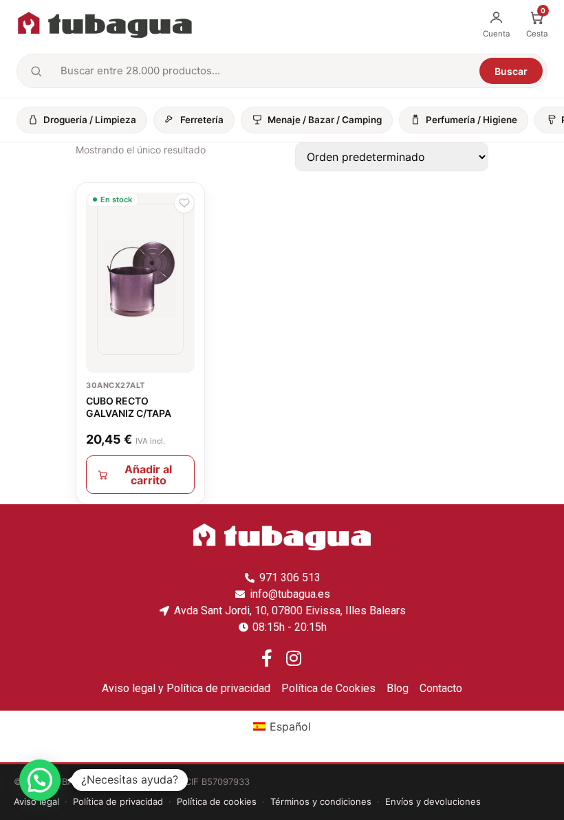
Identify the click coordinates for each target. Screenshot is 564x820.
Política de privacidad (118, 801)
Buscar (511, 71)
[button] (184, 203)
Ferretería (202, 119)
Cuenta (496, 34)
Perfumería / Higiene (471, 119)
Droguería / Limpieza (89, 119)
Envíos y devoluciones (433, 801)
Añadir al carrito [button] (148, 474)
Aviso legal (36, 801)
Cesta (536, 24)
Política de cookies (217, 801)
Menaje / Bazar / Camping (325, 119)
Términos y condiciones (320, 801)
